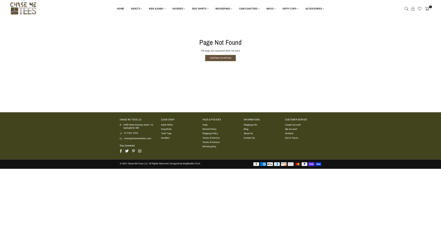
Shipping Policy (210, 133)
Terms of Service (211, 138)
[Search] (406, 8)
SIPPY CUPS (290, 8)
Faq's (205, 124)
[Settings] (413, 8)
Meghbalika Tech (191, 163)
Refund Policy (209, 129)
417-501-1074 (131, 133)
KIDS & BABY (156, 8)
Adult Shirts (167, 124)
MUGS (270, 8)
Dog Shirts (166, 129)
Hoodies (165, 138)
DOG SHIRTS (199, 8)
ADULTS (136, 8)
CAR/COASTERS (248, 8)
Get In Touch (291, 138)
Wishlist (289, 133)
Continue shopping (220, 58)
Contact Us (249, 138)
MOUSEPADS (223, 8)
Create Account (293, 124)
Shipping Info (250, 124)
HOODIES (178, 8)
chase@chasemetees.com (137, 138)
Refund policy (209, 146)
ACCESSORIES (313, 8)
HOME (120, 8)
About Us (248, 133)
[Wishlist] (419, 8)
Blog (246, 129)
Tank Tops (166, 133)
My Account (291, 129)
